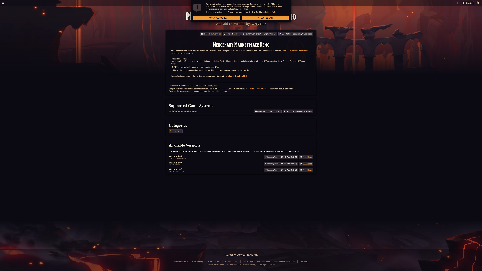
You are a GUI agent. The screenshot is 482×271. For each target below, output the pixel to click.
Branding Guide (263, 261)
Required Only (266, 18)
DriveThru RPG (241, 76)
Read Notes (307, 157)
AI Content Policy (231, 261)
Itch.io (229, 76)
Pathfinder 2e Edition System (205, 85)
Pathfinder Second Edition (183, 111)
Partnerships (248, 261)
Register (469, 3)
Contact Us (304, 261)
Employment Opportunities (284, 261)
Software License (181, 261)
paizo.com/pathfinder (258, 89)
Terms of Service (214, 261)
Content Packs (176, 131)
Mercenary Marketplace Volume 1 (296, 51)
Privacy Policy (270, 12)
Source (236, 34)
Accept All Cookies (218, 18)
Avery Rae (217, 34)
